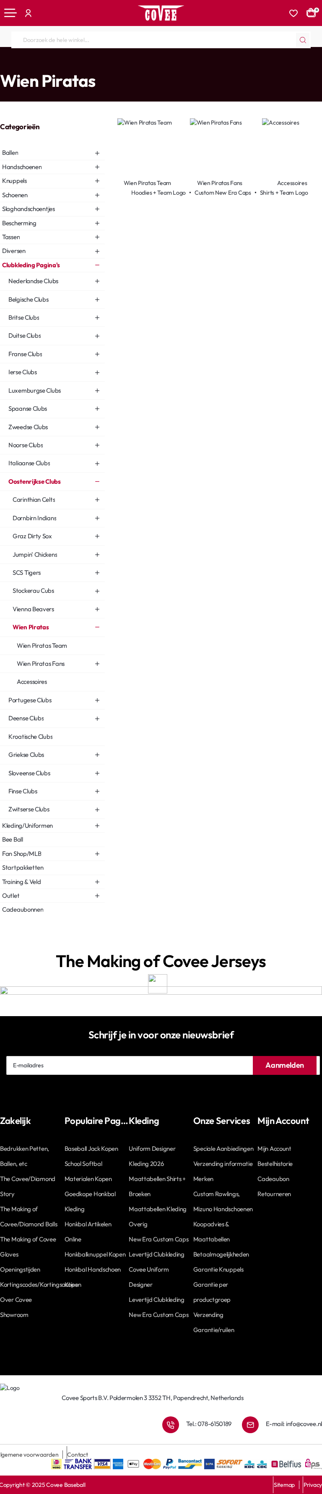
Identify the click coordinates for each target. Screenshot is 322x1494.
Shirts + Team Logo (284, 192)
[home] (2, 63)
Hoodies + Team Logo (158, 192)
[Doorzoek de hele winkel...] (302, 40)
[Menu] (10, 13)
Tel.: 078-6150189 (208, 1424)
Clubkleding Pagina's (36, 63)
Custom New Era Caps (223, 192)
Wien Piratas (134, 63)
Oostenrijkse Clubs (90, 63)
